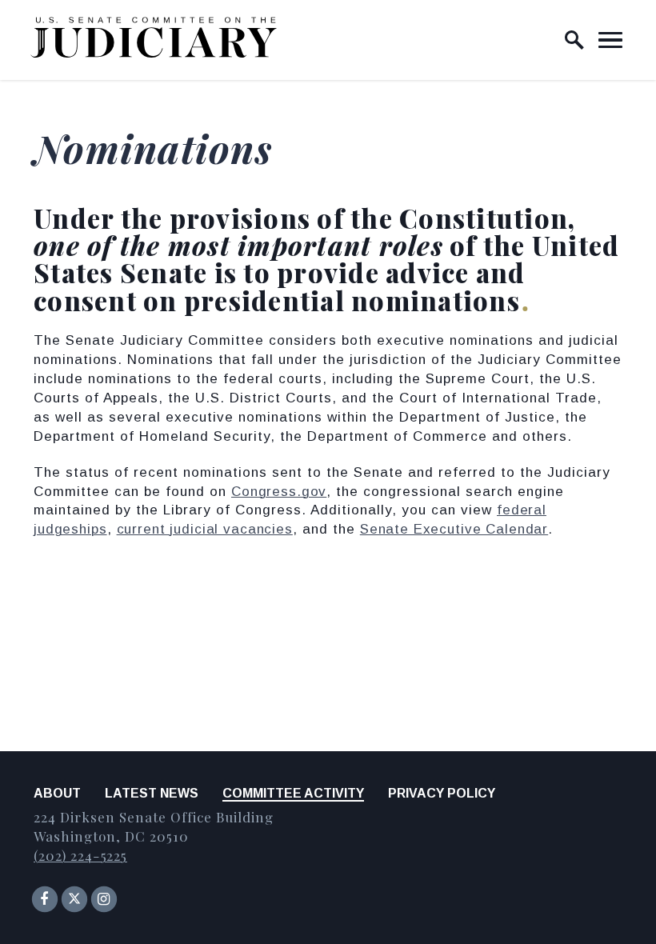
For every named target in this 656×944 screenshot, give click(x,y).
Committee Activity (293, 793)
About (57, 793)
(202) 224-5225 (80, 855)
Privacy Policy (441, 793)
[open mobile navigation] (610, 40)
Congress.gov (278, 491)
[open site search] (574, 40)
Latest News (151, 793)
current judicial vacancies (205, 529)
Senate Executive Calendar (454, 529)
